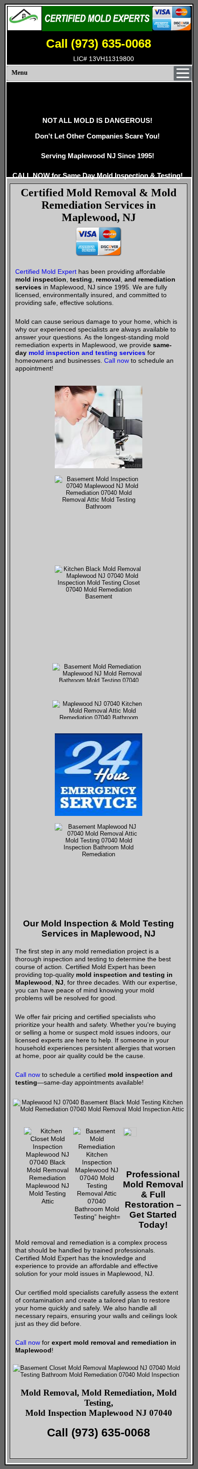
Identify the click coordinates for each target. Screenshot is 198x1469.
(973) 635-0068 (110, 1432)
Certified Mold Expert (45, 271)
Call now (116, 360)
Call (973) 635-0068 (98, 43)
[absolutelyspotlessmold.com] (99, 18)
